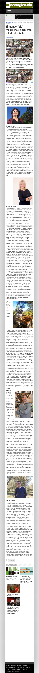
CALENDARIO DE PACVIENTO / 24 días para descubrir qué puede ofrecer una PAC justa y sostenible (26, 579)
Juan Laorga (10, 37)
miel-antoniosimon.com (12, 364)
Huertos (28, 667)
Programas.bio (20, 667)
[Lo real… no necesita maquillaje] (13, 588)
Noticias (11, 22)
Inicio (7, 665)
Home (7, 22)
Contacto (24, 669)
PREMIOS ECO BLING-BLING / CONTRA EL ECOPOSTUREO (12, 578)
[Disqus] (19, 638)
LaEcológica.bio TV (10, 667)
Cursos (7, 669)
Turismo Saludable (15, 669)
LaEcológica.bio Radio (22, 665)
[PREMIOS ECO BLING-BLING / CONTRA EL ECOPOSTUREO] (12, 571)
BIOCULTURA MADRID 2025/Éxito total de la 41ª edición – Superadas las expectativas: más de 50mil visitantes (13, 610)
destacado (11, 560)
